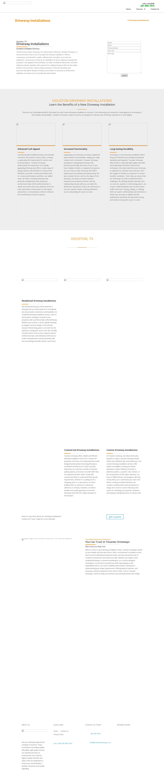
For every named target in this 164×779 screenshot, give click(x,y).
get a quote (115, 516)
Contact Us (155, 9)
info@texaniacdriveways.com (100, 742)
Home (128, 9)
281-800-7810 (147, 5)
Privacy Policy (58, 734)
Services (139, 9)
